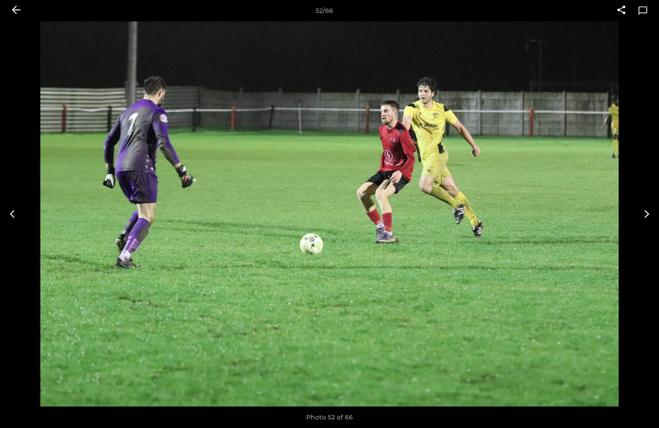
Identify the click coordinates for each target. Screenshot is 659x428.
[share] (621, 10)
